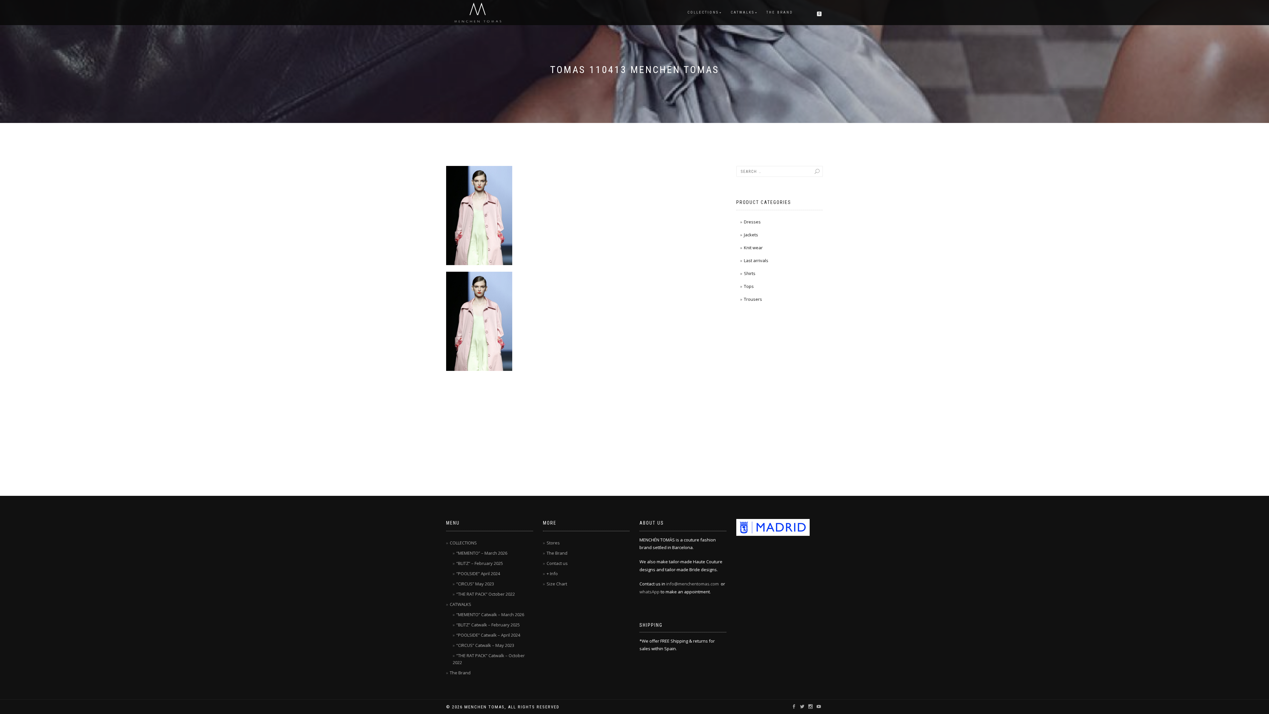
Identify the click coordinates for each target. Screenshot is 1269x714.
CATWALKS (742, 12)
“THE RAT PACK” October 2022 (485, 594)
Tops (749, 286)
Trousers (753, 299)
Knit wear (753, 248)
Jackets (751, 235)
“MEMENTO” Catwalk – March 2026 (490, 614)
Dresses (752, 222)
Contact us (557, 563)
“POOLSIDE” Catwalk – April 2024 (488, 635)
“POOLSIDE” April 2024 (478, 573)
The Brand (779, 12)
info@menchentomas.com (692, 584)
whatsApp (649, 592)
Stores (553, 543)
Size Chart (557, 584)
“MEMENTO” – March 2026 (481, 553)
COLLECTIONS (703, 12)
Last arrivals (756, 260)
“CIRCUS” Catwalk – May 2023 (485, 645)
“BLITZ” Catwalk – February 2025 (488, 625)
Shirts (749, 273)
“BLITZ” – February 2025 (479, 563)
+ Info (552, 573)
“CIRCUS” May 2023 (475, 584)
